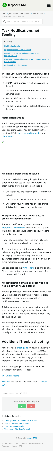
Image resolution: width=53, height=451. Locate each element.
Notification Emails (12, 46)
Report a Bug (21, 443)
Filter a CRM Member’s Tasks (16, 423)
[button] (22, 406)
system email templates (29, 133)
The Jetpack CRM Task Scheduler (18, 429)
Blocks (14, 446)
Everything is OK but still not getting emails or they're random (23, 54)
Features (5, 446)
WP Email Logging (10, 375)
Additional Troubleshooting (15, 65)
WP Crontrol (28, 267)
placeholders (8, 136)
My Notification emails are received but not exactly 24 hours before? (26, 60)
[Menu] (49, 5)
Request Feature (36, 443)
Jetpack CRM (31, 438)
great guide (22, 347)
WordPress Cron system (13, 227)
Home (4, 443)
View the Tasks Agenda (14, 426)
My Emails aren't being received (17, 50)
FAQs (11, 443)
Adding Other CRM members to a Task (20, 420)
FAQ (20, 446)
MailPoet (6, 381)
